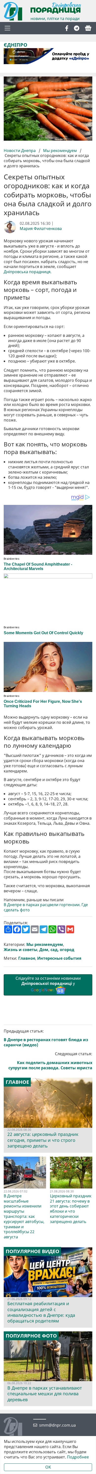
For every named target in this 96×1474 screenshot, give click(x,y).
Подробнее (78, 1457)
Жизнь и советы (20, 949)
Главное (26, 958)
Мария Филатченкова (41, 228)
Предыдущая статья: (46, 1038)
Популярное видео (32, 1251)
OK (48, 1467)
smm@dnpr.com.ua (57, 1425)
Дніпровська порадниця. (27, 271)
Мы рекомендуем (60, 150)
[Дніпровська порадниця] (17, 1427)
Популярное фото (31, 1336)
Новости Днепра (20, 150)
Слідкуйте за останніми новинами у (48, 984)
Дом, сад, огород (56, 949)
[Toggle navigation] (7, 28)
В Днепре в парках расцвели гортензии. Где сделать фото (46, 907)
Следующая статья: (50, 1060)
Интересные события (59, 958)
